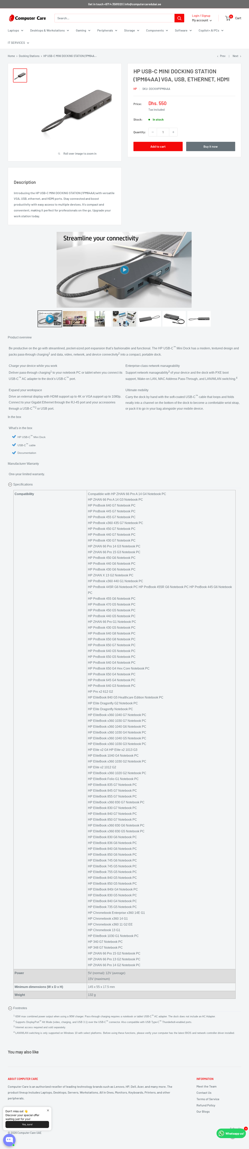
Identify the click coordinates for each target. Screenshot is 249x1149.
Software (181, 30)
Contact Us (203, 1092)
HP (135, 88)
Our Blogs (203, 1111)
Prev (222, 56)
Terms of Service (207, 1099)
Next (235, 56)
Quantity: (139, 132)
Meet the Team (206, 1086)
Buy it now (210, 146)
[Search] (179, 18)
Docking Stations (29, 56)
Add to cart (158, 146)
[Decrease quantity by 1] (153, 132)
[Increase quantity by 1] (173, 132)
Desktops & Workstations (47, 30)
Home (11, 56)
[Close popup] (48, 1110)
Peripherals (105, 30)
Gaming (81, 30)
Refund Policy (205, 1105)
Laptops (13, 30)
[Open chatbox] (9, 1140)
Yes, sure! (27, 1124)
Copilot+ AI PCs (209, 30)
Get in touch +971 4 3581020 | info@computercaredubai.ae (124, 4)
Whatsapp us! (234, 1133)
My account (200, 20)
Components (155, 30)
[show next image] (237, 270)
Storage (129, 30)
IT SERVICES (16, 42)
